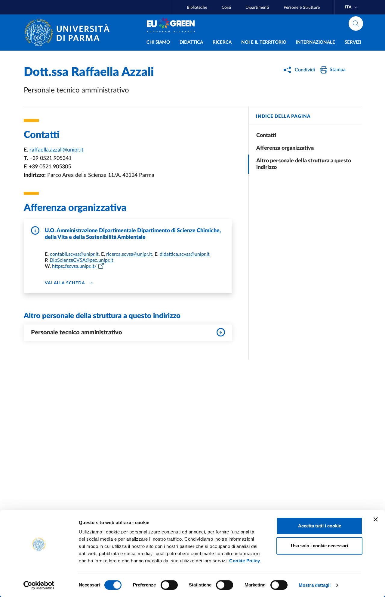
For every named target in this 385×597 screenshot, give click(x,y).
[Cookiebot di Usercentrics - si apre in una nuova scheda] (39, 585)
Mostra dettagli (315, 585)
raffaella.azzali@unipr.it (56, 150)
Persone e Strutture (302, 7)
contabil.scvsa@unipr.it (74, 254)
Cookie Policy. (245, 560)
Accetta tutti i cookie (319, 525)
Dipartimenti (257, 7)
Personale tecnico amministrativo (76, 333)
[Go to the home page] (69, 32)
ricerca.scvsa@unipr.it (129, 254)
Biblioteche (197, 7)
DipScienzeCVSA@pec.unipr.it (81, 260)
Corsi (226, 7)
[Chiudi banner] (376, 519)
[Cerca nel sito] (356, 23)
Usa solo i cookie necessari (319, 545)
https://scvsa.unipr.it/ (74, 266)
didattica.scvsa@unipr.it (185, 254)
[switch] (169, 585)
